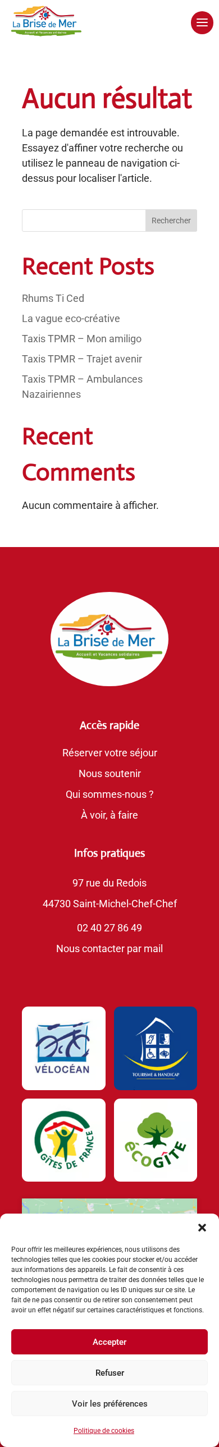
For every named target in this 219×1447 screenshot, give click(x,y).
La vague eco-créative (71, 318)
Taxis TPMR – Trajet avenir (82, 359)
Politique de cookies (104, 1431)
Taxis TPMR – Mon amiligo (82, 338)
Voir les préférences (110, 1404)
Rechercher (171, 220)
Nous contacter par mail (109, 948)
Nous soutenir (110, 773)
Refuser (109, 1373)
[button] (202, 1227)
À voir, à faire (109, 815)
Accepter (109, 1342)
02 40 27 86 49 (109, 928)
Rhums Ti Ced (53, 298)
